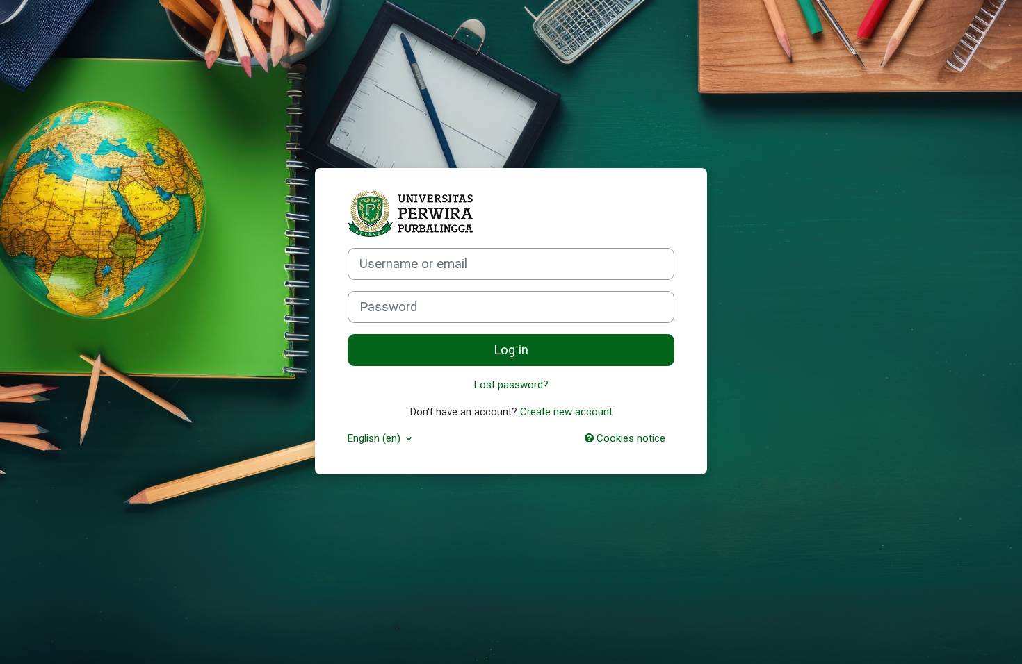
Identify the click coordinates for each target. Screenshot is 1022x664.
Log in (511, 350)
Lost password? (511, 385)
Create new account (566, 412)
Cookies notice (629, 438)
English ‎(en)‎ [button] (375, 438)
